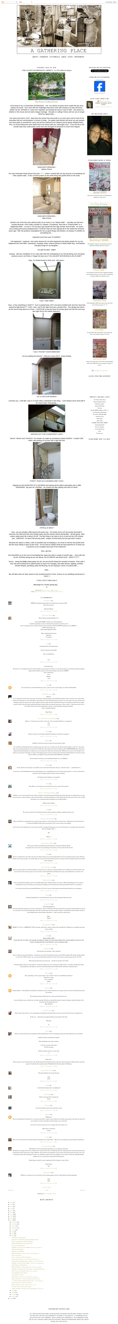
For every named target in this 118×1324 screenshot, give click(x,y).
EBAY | (65, 57)
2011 (11, 1218)
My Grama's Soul (47, 1010)
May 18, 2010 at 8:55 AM (48, 876)
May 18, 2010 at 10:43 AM (48, 984)
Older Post (82, 1190)
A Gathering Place (100, 80)
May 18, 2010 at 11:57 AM (48, 1027)
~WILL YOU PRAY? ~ (16, 1255)
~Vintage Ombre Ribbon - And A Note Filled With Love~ (25, 1259)
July (13, 1232)
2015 (11, 1210)
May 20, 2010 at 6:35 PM (49, 1183)
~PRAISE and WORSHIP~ (17, 1251)
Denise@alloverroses (47, 694)
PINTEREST (79, 57)
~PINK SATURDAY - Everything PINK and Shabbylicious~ (26, 1279)
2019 (11, 1202)
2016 (11, 1208)
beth (47, 809)
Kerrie (47, 1085)
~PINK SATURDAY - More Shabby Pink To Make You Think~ (26, 1267)
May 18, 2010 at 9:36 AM (48, 931)
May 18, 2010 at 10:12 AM (48, 944)
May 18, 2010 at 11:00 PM (48, 1110)
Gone (47, 685)
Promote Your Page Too (99, 93)
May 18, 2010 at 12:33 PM (48, 1055)
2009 (11, 1298)
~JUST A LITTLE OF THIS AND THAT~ (21, 1257)
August (13, 1230)
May (13, 1235)
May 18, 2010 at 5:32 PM (49, 1066)
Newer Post (11, 1190)
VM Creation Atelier (47, 615)
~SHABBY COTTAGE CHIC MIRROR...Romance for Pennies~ (26, 1247)
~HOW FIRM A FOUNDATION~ (19, 1265)
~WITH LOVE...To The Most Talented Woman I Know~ (25, 1277)
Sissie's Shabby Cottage (47, 1070)
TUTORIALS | (55, 57)
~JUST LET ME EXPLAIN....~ (18, 1245)
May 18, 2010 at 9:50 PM (49, 1101)
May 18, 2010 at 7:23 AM (48, 805)
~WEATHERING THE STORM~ (19, 1273)
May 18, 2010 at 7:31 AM (48, 814)
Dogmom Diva (47, 1172)
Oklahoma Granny (47, 880)
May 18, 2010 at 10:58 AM (48, 1006)
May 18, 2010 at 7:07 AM (48, 736)
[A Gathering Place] (99, 91)
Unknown (47, 973)
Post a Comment (47, 1187)
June (13, 1234)
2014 (11, 1212)
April (13, 1290)
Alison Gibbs (47, 1094)
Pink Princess (47, 600)
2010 (11, 1220)
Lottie (47, 783)
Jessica (47, 1137)
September (14, 1228)
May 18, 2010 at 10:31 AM (48, 969)
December (14, 1222)
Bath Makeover (40, 591)
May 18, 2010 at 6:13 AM (48, 714)
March (13, 1292)
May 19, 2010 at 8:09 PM (49, 1168)
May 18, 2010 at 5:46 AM (48, 681)
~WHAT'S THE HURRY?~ (17, 1249)
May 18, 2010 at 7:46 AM (48, 839)
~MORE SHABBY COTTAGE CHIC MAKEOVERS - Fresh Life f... (27, 1288)
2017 (11, 1206)
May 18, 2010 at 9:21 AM (48, 900)
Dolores (47, 765)
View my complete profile (103, 106)
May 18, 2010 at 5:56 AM (48, 690)
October (14, 1226)
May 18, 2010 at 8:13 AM (48, 863)
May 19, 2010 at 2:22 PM (49, 1133)
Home (46, 1190)
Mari (47, 936)
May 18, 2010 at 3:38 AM (48, 611)
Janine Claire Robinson (47, 867)
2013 (11, 1214)
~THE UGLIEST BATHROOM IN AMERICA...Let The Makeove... (27, 1261)
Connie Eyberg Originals (47, 843)
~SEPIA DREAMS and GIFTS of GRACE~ (21, 1283)
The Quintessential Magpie (47, 819)
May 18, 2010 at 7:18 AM (48, 788)
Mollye (47, 740)
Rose (47, 854)
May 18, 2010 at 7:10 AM (48, 779)
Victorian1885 (47, 904)
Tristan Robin (47, 948)
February (14, 1294)
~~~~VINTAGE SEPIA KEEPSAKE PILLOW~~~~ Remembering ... (27, 1281)
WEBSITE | (45, 57)
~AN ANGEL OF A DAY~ (17, 1275)
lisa (47, 644)
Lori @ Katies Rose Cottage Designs (47, 718)
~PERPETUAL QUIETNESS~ (18, 1238)
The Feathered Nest (47, 924)
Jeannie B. (47, 1105)
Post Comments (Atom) (50, 1193)
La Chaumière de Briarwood (54, 591)
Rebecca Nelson (104, 101)
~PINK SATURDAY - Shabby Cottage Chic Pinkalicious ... (25, 1253)
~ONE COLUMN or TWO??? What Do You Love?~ (24, 1285)
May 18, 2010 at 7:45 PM (49, 1090)
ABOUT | (36, 57)
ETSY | (71, 57)
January (14, 1296)
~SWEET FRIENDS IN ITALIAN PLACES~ (22, 1243)
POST (42, 173)
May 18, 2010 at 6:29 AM (48, 727)
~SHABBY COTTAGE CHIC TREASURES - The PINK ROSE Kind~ (28, 1269)
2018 (11, 1204)
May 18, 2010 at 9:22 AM (48, 920)
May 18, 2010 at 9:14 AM (48, 891)
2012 (11, 1216)
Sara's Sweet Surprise (47, 1146)
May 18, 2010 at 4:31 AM (48, 639)
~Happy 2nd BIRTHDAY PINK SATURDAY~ (22, 1241)
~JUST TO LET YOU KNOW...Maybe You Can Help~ (24, 1271)
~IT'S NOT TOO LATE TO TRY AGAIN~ (21, 1286)
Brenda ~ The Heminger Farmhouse (47, 793)
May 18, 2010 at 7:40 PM (49, 1081)
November (14, 1224)
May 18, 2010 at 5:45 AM (48, 662)
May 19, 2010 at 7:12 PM (49, 1142)
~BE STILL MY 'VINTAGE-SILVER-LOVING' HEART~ (25, 1239)
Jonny (47, 895)
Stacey (47, 731)
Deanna (47, 1031)
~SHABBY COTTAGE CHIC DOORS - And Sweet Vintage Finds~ (27, 1263)
